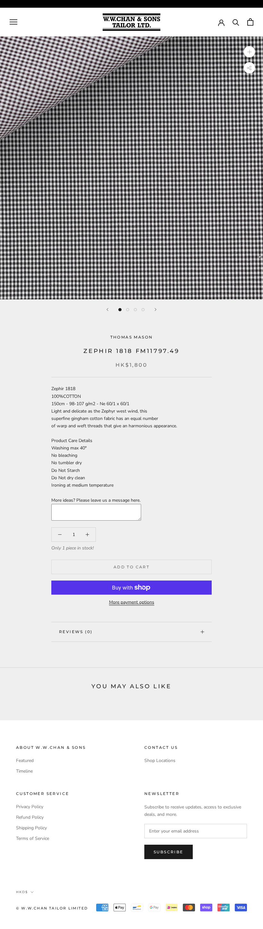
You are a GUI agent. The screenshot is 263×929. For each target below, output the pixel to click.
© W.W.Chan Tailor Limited (52, 908)
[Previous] (107, 309)
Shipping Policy (31, 828)
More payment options (131, 602)
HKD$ (22, 892)
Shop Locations (159, 760)
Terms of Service (32, 838)
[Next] (156, 309)
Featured (25, 760)
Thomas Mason (131, 337)
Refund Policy (30, 817)
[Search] (236, 22)
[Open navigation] (13, 22)
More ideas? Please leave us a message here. (95, 500)
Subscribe (168, 851)
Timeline (24, 771)
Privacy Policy (29, 807)
